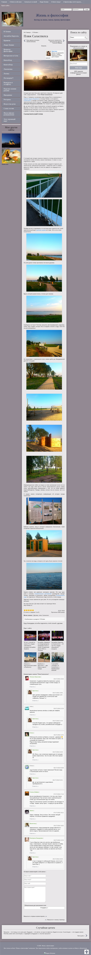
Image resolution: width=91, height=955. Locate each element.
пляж (40, 615)
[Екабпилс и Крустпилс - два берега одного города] (44, 657)
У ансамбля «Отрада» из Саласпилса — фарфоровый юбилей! (55, 667)
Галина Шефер (34, 792)
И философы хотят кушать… (72, 2)
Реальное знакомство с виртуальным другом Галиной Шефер (55, 42)
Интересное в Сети (11, 56)
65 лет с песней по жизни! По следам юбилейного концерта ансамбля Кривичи (29, 646)
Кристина (54, 51)
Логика (6, 74)
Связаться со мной (30, 2)
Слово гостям (9, 108)
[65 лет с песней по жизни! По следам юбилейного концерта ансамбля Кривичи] (30, 636)
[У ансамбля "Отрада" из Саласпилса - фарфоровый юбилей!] (57, 657)
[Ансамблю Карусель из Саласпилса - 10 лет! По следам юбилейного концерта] (57, 636)
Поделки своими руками (10, 90)
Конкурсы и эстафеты (8, 83)
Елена (31, 733)
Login (86, 9)
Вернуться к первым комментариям (34, 916)
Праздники (8, 95)
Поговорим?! (9, 78)
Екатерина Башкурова (36, 838)
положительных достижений (42, 593)
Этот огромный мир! (9, 120)
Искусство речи (10, 104)
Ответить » (33, 686)
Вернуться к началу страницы (56, 919)
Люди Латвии (44, 2)
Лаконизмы (8, 69)
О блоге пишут (56, 2)
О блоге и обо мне (16, 2)
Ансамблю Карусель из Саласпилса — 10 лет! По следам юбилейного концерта (57, 646)
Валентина (33, 823)
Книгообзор (8, 65)
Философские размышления (9, 114)
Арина (31, 810)
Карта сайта (5, 5)
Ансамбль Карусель (11, 36)
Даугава (35, 615)
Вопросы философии (8, 50)
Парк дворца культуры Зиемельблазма (32, 41)
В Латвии (42, 619)
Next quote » (81, 935)
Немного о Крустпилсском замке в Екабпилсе (30, 665)
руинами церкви (41, 230)
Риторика (7, 99)
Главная (4, 2)
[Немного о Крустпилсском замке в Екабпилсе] (30, 657)
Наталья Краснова (35, 677)
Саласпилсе (27, 100)
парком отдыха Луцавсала (31, 99)
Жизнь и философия (52, 15)
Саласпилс (45, 615)
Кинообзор (8, 60)
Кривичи (7, 40)
